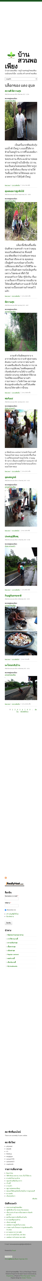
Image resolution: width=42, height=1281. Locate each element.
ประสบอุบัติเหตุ (11, 536)
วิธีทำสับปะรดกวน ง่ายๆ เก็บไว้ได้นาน (18, 1176)
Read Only (9, 1173)
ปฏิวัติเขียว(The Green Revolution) (17, 1210)
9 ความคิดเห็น (15, 530)
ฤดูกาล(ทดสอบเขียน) (13, 1188)
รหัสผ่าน (8, 903)
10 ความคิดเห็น (16, 471)
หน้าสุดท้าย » (24, 711)
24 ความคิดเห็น (16, 296)
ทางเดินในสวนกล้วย (13, 1178)
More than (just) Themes (28, 1276)
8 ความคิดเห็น (15, 659)
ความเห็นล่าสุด (12, 943)
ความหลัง (9, 1193)
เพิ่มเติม (34, 1199)
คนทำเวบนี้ (11, 958)
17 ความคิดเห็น (16, 392)
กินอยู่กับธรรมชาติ (13, 595)
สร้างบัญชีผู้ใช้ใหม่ (12, 914)
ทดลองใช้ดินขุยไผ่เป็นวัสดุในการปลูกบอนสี (20, 1191)
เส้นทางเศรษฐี (11, 1222)
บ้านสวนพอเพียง (21, 60)
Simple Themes (26, 1278)
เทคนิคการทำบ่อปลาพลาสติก (16, 1237)
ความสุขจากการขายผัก (14, 1232)
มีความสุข (9, 301)
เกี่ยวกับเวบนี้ (11, 962)
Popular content (13, 954)
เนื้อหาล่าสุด (11, 947)
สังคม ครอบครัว (10, 408)
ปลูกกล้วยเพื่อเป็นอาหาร (14, 1181)
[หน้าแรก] (11, 55)
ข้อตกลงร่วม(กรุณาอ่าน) (15, 935)
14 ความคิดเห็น (16, 704)
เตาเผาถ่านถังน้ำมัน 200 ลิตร (16, 1235)
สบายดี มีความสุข (13, 90)
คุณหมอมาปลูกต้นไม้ (14, 191)
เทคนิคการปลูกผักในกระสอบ (15, 1225)
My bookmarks (12, 966)
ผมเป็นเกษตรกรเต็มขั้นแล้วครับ (16, 1217)
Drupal (14, 1250)
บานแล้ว (9, 1186)
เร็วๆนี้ (8, 1183)
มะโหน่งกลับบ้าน (12, 665)
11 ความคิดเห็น (16, 185)
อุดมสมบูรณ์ (10, 477)
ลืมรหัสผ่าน (10, 916)
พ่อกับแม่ (9, 398)
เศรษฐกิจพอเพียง (10, 101)
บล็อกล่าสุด (11, 950)
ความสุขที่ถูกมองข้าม (13, 1220)
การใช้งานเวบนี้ (12, 939)
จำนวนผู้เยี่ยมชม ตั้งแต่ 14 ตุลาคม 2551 (16, 1259)
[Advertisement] (21, 24)
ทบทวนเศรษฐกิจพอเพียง (14, 1207)
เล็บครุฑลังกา (10, 1196)
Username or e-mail (11, 896)
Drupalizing (9, 1276)
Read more (7, 185)
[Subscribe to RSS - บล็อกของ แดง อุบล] (6, 878)
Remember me (11, 910)
